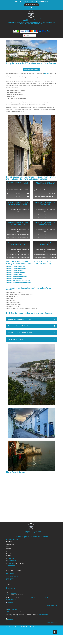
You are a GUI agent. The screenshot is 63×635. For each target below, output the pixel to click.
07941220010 (11, 565)
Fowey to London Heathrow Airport (16, 268)
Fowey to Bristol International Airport (17, 276)
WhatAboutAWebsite (28, 626)
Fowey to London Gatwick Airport (16, 266)
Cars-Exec (14, 593)
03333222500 (10, 558)
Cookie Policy (10, 579)
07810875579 (11, 563)
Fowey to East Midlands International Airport (19, 282)
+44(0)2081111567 (28, 1)
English (27, 35)
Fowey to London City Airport (15, 274)
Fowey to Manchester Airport (15, 278)
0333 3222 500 (19, 1)
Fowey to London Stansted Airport (16, 272)
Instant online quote (31, 4)
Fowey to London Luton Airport (15, 270)
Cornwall (46, 73)
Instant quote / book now (31, 69)
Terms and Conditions (12, 576)
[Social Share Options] (56, 605)
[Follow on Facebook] (31, 8)
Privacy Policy (10, 578)
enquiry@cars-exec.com (41, 1)
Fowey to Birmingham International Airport (18, 280)
